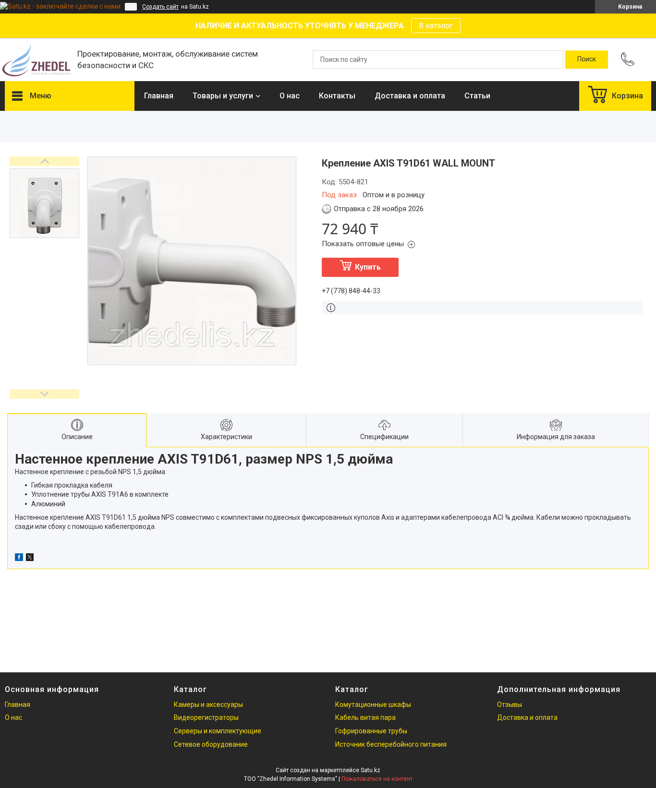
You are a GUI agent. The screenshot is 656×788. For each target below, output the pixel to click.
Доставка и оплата (410, 95)
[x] (30, 558)
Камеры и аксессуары (208, 704)
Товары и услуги (223, 95)
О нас (289, 95)
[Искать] (586, 59)
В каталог (436, 25)
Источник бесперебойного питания (391, 744)
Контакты (337, 95)
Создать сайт (160, 6)
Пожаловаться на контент (377, 779)
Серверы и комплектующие (217, 731)
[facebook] (19, 558)
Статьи (477, 95)
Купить (368, 267)
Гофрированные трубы (371, 731)
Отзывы (509, 704)
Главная (158, 95)
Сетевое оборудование (211, 744)
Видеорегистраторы (206, 717)
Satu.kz (370, 770)
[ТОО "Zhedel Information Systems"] (36, 59)
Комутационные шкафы (373, 704)
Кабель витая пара (365, 717)
